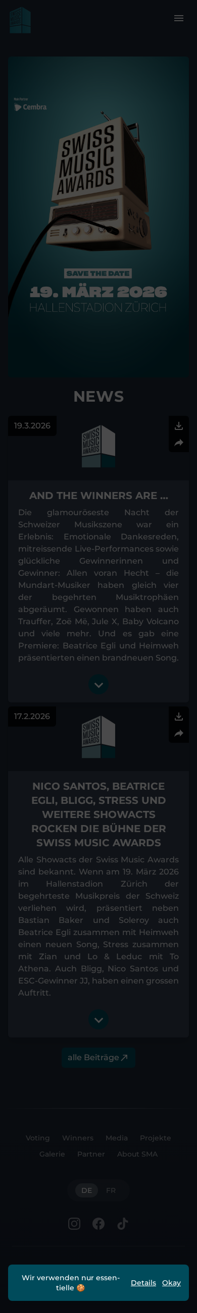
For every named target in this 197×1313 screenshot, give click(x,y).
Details (143, 1282)
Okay (171, 1282)
